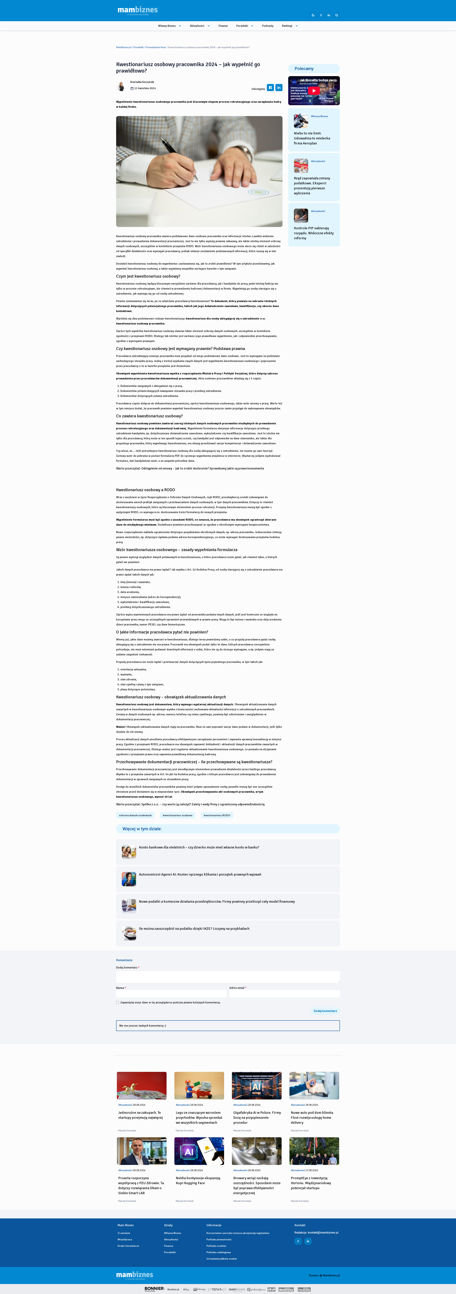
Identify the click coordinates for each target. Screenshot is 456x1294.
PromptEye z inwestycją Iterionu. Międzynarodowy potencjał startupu (311, 1183)
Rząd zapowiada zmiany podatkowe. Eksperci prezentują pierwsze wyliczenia (312, 185)
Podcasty (267, 26)
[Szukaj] (336, 15)
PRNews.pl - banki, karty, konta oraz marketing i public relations (217, 1289)
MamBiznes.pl (123, 47)
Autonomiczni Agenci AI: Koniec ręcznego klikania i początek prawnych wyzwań (200, 874)
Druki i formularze (128, 1245)
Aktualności (197, 26)
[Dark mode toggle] (313, 15)
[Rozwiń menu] (179, 25)
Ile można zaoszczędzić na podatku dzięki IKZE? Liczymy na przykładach (194, 928)
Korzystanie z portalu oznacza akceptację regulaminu (237, 1232)
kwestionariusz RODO (217, 815)
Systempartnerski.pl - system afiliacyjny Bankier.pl (199, 1289)
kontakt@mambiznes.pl (323, 1232)
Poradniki (242, 26)
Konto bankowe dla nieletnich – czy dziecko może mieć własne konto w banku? (199, 847)
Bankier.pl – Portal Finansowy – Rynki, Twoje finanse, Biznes (173, 1289)
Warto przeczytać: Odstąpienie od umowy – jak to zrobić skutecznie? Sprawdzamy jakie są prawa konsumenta (190, 468)
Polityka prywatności (218, 1239)
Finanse (223, 26)
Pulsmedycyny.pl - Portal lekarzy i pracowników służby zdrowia (286, 1289)
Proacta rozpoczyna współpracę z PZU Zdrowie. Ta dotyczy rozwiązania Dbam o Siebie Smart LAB (141, 1185)
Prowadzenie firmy (156, 47)
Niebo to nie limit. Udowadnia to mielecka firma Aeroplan (312, 138)
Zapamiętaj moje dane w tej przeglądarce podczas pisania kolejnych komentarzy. (170, 1002)
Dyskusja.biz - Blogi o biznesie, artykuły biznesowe (256, 1289)
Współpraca (125, 1239)
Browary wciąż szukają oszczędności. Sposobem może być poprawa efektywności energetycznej (257, 1185)
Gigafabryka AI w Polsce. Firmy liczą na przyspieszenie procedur (257, 1117)
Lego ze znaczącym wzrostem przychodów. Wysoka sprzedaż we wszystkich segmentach (199, 1117)
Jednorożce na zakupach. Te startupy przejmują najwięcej (140, 1115)
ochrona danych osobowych (135, 815)
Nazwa (121, 988)
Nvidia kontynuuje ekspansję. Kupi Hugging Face (198, 1180)
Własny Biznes (167, 26)
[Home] (137, 10)
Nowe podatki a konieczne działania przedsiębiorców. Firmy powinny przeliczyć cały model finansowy (217, 901)
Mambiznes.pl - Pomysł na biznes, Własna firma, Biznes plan (237, 1289)
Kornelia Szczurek (142, 81)
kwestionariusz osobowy (177, 815)
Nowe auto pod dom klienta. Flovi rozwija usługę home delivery (312, 1117)
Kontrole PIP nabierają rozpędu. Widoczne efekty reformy (314, 233)
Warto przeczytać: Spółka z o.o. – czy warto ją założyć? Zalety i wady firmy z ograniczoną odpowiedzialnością (190, 804)
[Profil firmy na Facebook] (321, 15)
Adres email (238, 988)
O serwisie (124, 1232)
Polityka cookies (216, 1245)
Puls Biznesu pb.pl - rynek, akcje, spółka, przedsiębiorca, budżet (271, 1289)
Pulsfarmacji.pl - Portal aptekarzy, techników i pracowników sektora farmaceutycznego (304, 1289)
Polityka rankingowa (218, 1252)
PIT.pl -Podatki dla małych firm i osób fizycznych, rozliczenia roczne (186, 1289)
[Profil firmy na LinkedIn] (329, 15)
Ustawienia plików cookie (221, 1258)
